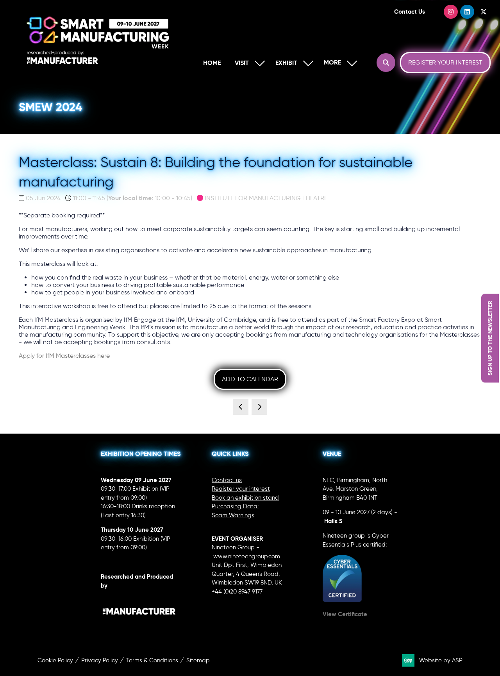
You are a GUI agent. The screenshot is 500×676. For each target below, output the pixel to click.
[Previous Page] (240, 407)
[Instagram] (451, 12)
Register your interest (241, 488)
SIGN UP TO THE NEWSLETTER (489, 338)
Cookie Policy (55, 660)
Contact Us (409, 11)
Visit (242, 63)
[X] (484, 12)
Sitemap (198, 660)
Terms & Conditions (152, 660)
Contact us (227, 480)
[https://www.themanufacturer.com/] (139, 624)
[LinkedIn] (467, 12)
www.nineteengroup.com (246, 556)
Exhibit (286, 63)
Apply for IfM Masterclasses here (64, 355)
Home (212, 63)
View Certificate (345, 614)
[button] (338, 63)
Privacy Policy (99, 660)
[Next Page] (259, 407)
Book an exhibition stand (245, 497)
